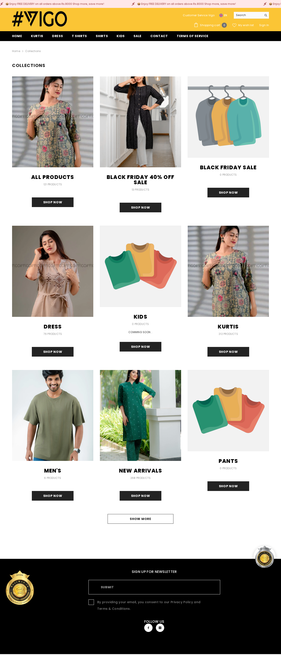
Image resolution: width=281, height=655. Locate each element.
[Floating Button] (265, 557)
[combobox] (248, 15)
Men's (52, 470)
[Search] (251, 15)
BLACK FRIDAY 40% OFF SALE (140, 180)
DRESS (53, 326)
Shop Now (52, 202)
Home (16, 51)
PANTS (228, 461)
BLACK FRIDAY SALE (228, 167)
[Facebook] (148, 628)
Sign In (264, 25)
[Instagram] (160, 628)
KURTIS (228, 326)
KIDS (140, 316)
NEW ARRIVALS (140, 470)
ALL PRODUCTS (52, 177)
